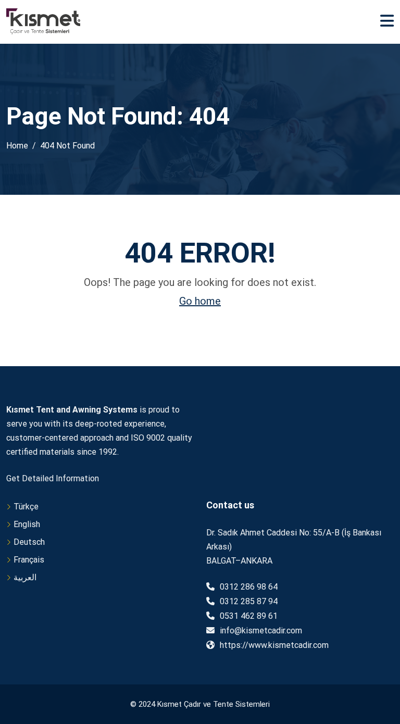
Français (29, 560)
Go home (200, 301)
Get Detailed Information (52, 478)
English (27, 524)
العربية (25, 577)
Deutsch (29, 542)
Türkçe (26, 506)
